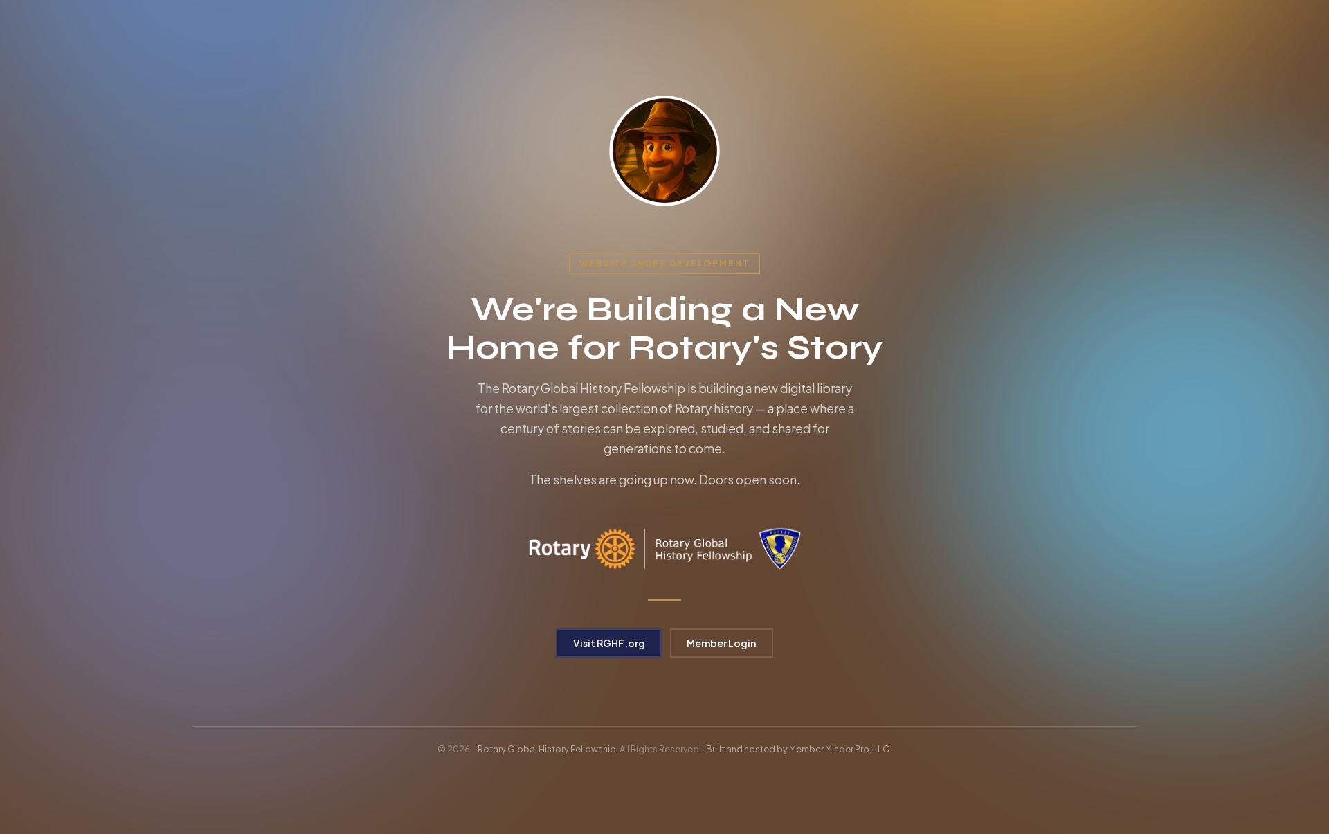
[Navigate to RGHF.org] (664, 548)
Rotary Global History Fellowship (547, 748)
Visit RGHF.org (609, 643)
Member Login (721, 643)
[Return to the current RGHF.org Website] (664, 151)
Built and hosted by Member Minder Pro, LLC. (799, 748)
